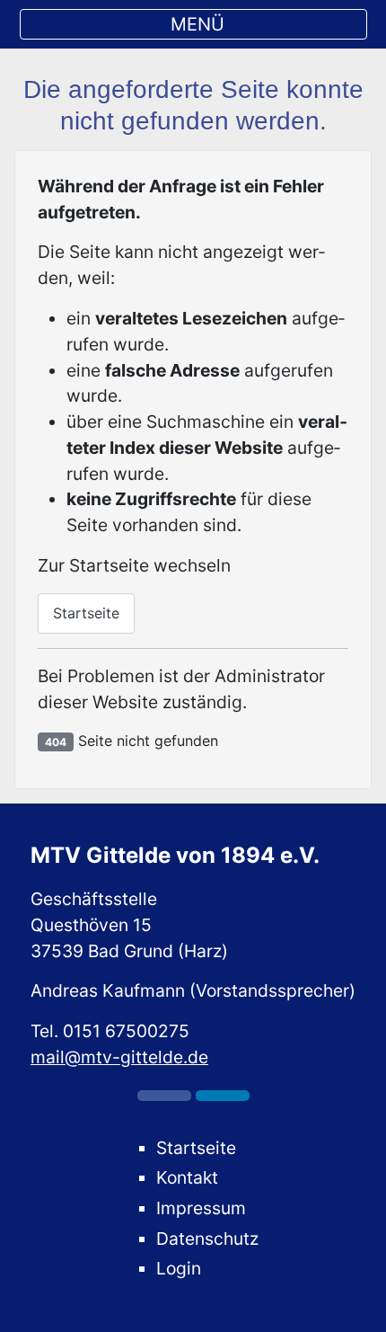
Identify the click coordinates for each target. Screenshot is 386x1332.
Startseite (86, 613)
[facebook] (164, 1095)
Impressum (201, 1208)
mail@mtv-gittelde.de (119, 1057)
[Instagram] (223, 1095)
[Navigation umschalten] (193, 24)
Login (178, 1268)
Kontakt (187, 1177)
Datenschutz (207, 1238)
